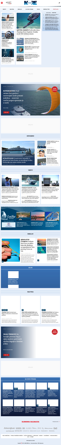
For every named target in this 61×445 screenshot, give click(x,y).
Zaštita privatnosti (28, 428)
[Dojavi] (9, 2)
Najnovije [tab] (54, 12)
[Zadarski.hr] (44, 424)
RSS (28, 429)
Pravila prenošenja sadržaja (17, 428)
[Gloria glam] (43, 421)
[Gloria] (39, 421)
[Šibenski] (52, 424)
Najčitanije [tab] (48, 12)
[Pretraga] (59, 3)
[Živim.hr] (34, 421)
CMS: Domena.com (40, 436)
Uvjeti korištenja (6, 428)
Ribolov (20, 9)
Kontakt (41, 428)
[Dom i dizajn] (55, 421)
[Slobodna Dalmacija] (2, 3)
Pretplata (55, 9)
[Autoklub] (10, 424)
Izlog (38, 9)
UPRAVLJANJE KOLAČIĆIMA (30, 433)
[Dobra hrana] (49, 421)
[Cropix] (26, 424)
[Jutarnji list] (9, 421)
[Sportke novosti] (23, 421)
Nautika (12, 9)
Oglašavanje (46, 428)
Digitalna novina (53, 428)
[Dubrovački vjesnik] (35, 424)
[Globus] (29, 421)
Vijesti (4, 9)
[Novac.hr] (18, 424)
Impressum (35, 428)
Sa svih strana (29, 9)
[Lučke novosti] (8, 219)
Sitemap (32, 429)
